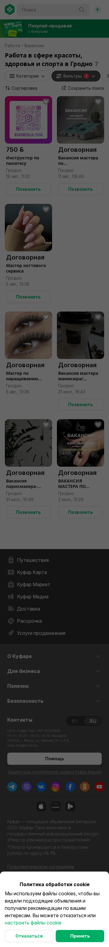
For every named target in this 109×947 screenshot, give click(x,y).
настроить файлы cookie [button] (33, 923)
